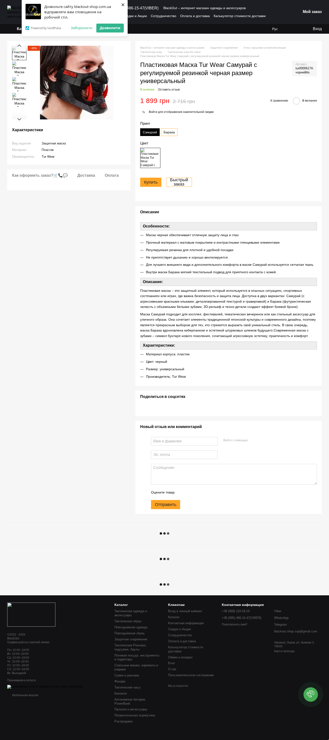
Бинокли (120, 693)
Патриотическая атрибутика (134, 715)
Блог (171, 663)
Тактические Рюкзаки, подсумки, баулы (130, 647)
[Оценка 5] (213, 492)
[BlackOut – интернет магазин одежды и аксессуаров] (31, 614)
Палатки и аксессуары (130, 709)
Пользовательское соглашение (191, 675)
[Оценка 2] (190, 492)
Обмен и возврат (180, 657)
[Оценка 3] (198, 492)
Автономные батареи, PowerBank (130, 701)
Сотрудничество (163, 16)
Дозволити (110, 27)
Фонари (119, 681)
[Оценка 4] (206, 492)
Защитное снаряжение (130, 639)
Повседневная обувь (129, 633)
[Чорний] (150, 158)
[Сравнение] (298, 28)
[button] (310, 694)
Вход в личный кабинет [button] (185, 611)
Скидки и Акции (135, 16)
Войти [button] (153, 112)
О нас (172, 669)
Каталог (174, 617)
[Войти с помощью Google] (260, 440)
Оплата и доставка (195, 16)
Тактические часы (127, 687)
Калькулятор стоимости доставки (240, 16)
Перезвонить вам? (234, 624)
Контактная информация (186, 623)
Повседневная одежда (130, 627)
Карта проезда (284, 651)
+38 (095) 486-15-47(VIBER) (133, 8)
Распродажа (123, 721)
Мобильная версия (25, 695)
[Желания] (289, 28)
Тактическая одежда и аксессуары (130, 613)
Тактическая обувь (128, 621)
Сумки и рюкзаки (126, 675)
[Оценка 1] (182, 492)
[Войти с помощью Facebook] (253, 440)
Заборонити (81, 27)
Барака (169, 132)
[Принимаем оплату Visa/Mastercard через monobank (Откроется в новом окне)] (45, 686)
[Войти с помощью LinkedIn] (268, 440)
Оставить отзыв (169, 89)
